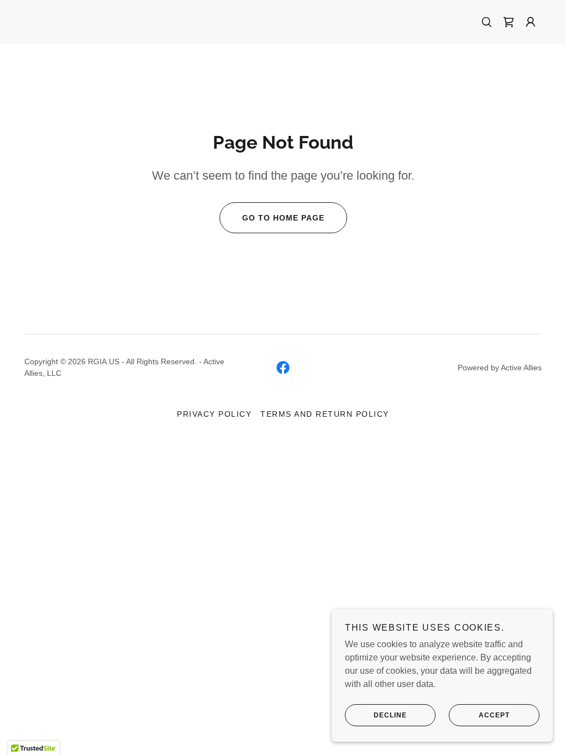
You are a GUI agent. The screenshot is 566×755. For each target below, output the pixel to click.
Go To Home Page (283, 217)
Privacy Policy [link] (214, 414)
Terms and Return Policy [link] (324, 414)
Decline (390, 715)
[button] (531, 22)
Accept (494, 715)
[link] (508, 22)
